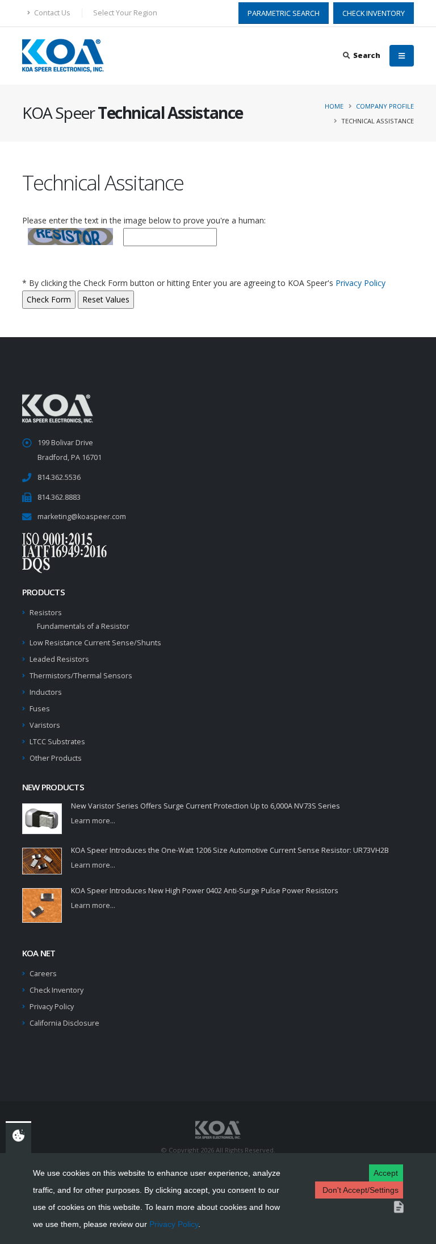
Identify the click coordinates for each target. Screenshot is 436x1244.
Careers (43, 973)
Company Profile (385, 106)
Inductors (46, 692)
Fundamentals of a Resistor (83, 626)
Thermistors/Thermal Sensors (81, 676)
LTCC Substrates (57, 742)
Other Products (56, 758)
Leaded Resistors (59, 659)
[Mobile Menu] (401, 56)
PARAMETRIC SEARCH (284, 13)
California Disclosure (64, 1023)
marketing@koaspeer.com (81, 516)
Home (334, 106)
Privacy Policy (173, 1224)
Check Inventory (56, 990)
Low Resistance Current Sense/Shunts (95, 643)
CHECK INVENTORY (373, 13)
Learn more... (93, 821)
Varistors (45, 725)
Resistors (46, 612)
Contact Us (51, 13)
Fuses (40, 709)
